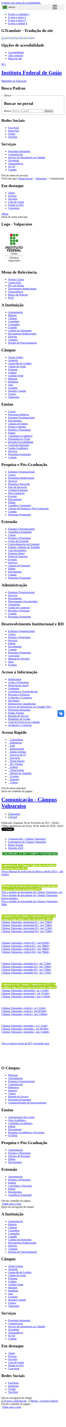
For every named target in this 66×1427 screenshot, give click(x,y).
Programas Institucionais (21, 477)
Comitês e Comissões (19, 505)
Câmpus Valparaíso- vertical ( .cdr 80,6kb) (24, 1011)
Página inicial (25, 178)
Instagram (13, 1386)
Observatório (16, 770)
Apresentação (15, 312)
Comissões (14, 324)
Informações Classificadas (22, 703)
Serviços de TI (17, 754)
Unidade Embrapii (18, 490)
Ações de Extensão (18, 541)
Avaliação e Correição (20, 725)
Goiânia (12, 372)
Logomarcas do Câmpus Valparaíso (27, 841)
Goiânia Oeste (15, 375)
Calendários (16, 739)
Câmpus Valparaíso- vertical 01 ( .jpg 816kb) (25, 942)
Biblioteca (13, 1087)
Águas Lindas (15, 357)
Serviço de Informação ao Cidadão (26, 157)
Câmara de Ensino (18, 423)
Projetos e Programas (19, 429)
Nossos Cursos (16, 279)
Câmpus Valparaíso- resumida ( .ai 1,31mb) (24, 1025)
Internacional (16, 748)
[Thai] (32, 37)
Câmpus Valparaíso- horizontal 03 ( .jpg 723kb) (26, 928)
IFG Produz (16, 764)
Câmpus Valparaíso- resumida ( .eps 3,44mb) (25, 1031)
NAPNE (12, 1135)
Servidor (12, 198)
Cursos (12, 411)
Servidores (13, 700)
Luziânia (12, 387)
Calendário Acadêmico (20, 435)
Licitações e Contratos (20, 697)
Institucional (14, 679)
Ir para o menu (17, 17)
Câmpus (12, 318)
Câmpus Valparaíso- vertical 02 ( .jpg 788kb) (25, 945)
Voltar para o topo (11, 1203)
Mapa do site (15, 58)
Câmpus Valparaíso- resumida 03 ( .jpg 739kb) (26, 969)
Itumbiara (13, 381)
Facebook (13, 1382)
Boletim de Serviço (18, 716)
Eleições (12, 336)
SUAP (11, 166)
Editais (11, 432)
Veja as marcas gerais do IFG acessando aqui (25, 1043)
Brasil (12, 7)
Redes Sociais (15, 844)
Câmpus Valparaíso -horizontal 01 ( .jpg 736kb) (26, 922)
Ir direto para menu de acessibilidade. (21, 2)
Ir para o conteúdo (19, 14)
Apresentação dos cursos (21, 1117)
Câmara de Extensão (19, 565)
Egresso (12, 195)
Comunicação (15, 154)
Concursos (13, 208)
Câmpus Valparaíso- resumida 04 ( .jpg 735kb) (26, 972)
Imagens (14, 779)
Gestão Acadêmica (18, 448)
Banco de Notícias (18, 294)
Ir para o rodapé (17, 23)
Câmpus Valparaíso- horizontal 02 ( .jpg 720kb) (26, 925)
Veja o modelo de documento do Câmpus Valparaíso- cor (32, 892)
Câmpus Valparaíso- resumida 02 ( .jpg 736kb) (26, 966)
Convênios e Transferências (23, 691)
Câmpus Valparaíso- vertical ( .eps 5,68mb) (24, 1014)
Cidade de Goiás (17, 366)
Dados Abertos (16, 712)
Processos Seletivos (18, 414)
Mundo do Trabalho (20, 773)
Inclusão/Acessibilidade (20, 442)
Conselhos (13, 321)
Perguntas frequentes (19, 151)
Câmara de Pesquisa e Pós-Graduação (28, 508)
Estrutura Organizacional (21, 417)
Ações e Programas (18, 682)
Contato (12, 169)
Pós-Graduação (16, 493)
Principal (13, 1075)
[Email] (12, 817)
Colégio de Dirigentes (19, 330)
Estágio (12, 1182)
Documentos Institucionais (22, 288)
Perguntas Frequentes (19, 454)
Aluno (11, 192)
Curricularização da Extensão (23, 544)
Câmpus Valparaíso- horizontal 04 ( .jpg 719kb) (26, 931)
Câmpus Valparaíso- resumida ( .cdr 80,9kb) (24, 1028)
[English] (8, 37)
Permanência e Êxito (19, 439)
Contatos (13, 339)
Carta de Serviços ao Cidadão (24, 722)
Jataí (10, 384)
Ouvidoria (13, 160)
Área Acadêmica (17, 1120)
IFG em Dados (16, 285)
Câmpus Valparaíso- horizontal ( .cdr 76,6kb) (25, 993)
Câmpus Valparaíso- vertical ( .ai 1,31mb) (23, 1008)
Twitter (12, 1389)
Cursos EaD (14, 282)
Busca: (8, 110)
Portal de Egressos (18, 556)
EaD (12, 745)
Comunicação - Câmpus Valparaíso (27, 838)
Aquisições (14, 604)
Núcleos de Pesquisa (19, 1156)
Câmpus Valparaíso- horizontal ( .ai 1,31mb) (25, 990)
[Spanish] (27, 37)
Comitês (12, 327)
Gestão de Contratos (19, 607)
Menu (4, 213)
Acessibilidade (16, 52)
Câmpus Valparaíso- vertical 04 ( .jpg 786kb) (25, 952)
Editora (13, 767)
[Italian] (23, 37)
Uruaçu (12, 394)
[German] (18, 37)
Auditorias (13, 688)
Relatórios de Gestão (19, 719)
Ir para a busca (17, 20)
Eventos (12, 496)
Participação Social (18, 685)
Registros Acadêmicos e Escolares (26, 1132)
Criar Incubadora (17, 550)
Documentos (15, 420)
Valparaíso (41, 178)
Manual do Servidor (18, 658)
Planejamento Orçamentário (23, 601)
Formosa (12, 369)
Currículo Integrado (18, 445)
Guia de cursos (16, 202)
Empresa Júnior (16, 553)
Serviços (12, 451)
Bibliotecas (15, 742)
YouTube (13, 1392)
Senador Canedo (17, 390)
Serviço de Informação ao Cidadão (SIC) (30, 706)
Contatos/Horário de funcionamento (27, 1102)
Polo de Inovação (17, 487)
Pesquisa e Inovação (19, 484)
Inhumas (12, 378)
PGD (11, 297)
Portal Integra (17, 761)
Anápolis (13, 360)
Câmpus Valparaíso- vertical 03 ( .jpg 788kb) (25, 948)
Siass (11, 661)
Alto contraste (15, 55)
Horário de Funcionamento (22, 342)
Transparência (15, 163)
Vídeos (13, 782)
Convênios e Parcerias (20, 1185)
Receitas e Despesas (19, 610)
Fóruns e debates (17, 426)
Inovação (14, 757)
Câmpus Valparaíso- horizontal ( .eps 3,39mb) (25, 996)
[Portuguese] (3, 37)
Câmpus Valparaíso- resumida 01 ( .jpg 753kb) (26, 963)
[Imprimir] (14, 814)
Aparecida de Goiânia (19, 363)
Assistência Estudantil (19, 531)
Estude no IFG (16, 205)
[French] (13, 37)
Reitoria (12, 315)
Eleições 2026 (15, 848)
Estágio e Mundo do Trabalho (24, 547)
